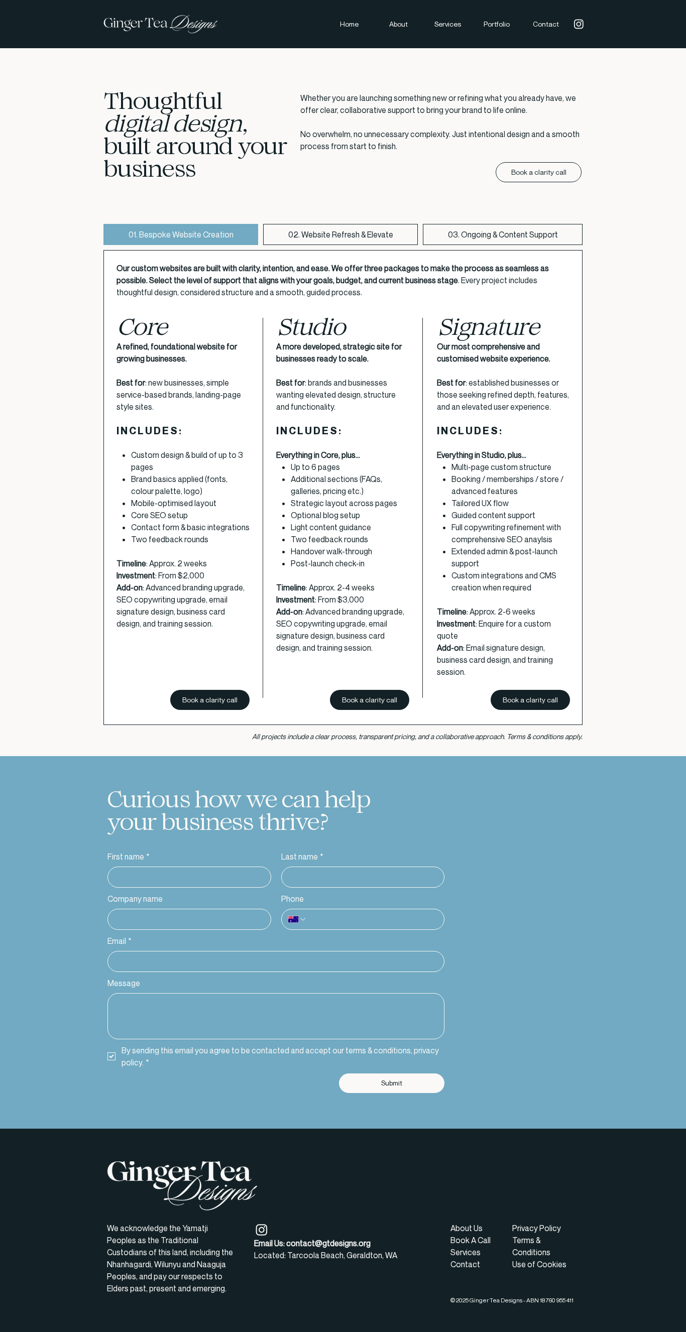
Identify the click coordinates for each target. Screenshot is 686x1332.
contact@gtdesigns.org (328, 1243)
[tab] (180, 234)
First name (128, 857)
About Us (466, 1228)
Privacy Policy (536, 1228)
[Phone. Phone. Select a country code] (297, 919)
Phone (292, 899)
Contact (465, 1264)
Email (119, 941)
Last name (302, 857)
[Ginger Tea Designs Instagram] (579, 24)
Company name (135, 899)
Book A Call (470, 1240)
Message (123, 983)
